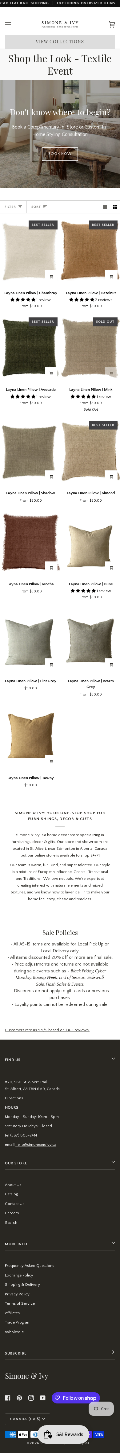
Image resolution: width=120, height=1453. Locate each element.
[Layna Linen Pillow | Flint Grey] (30, 639)
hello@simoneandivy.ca (35, 1144)
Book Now (60, 154)
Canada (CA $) (25, 1419)
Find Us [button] (13, 1060)
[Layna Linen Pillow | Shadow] (30, 451)
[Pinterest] (19, 1398)
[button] (23, 300)
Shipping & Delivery (22, 1284)
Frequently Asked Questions (29, 1265)
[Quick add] (51, 276)
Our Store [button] (16, 1163)
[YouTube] (43, 1398)
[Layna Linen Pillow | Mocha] (30, 542)
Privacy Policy (17, 1294)
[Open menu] (14, 25)
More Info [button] (16, 1244)
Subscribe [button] (15, 1353)
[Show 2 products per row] (115, 207)
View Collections (60, 42)
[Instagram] (31, 1398)
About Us (13, 1185)
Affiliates (12, 1313)
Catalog (11, 1194)
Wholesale (14, 1332)
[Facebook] (7, 1398)
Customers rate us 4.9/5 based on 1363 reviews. (47, 1030)
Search (11, 1222)
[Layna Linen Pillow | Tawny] (30, 736)
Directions (14, 1098)
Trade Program (17, 1322)
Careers (12, 1213)
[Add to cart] (51, 664)
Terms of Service (20, 1303)
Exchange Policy (19, 1275)
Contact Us (14, 1204)
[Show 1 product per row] (105, 207)
